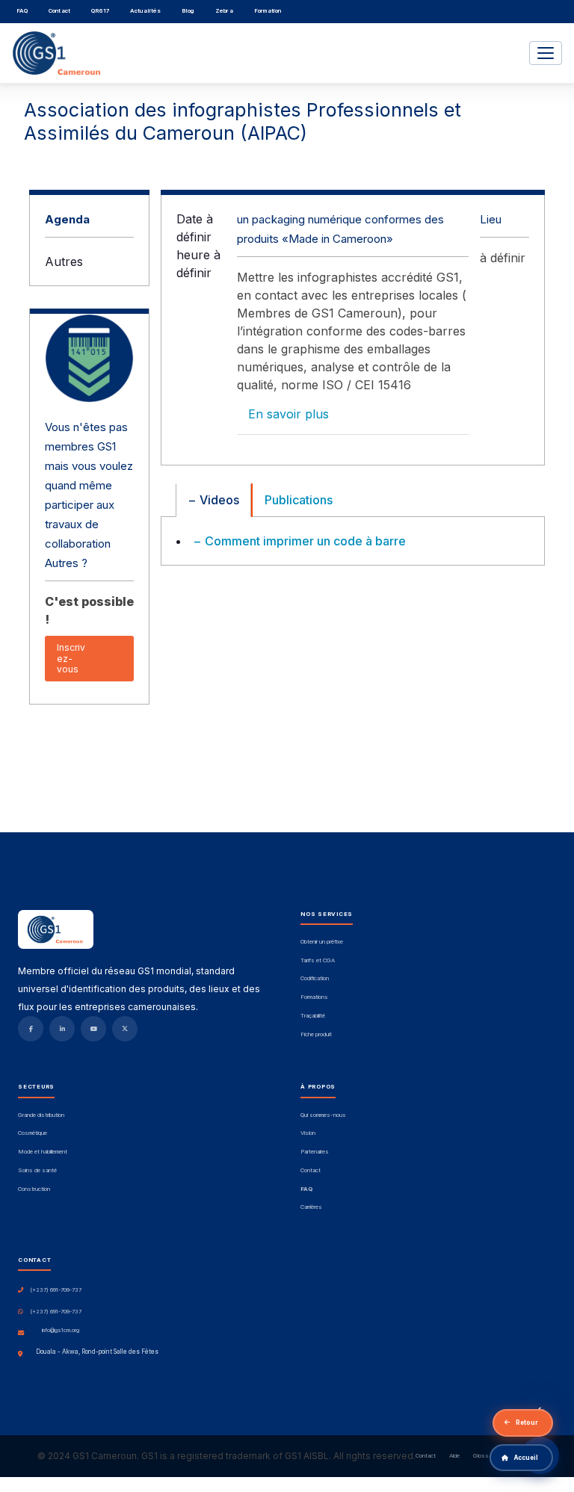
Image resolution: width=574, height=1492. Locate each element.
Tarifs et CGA (317, 961)
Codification (314, 979)
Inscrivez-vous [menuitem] (71, 658)
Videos (218, 499)
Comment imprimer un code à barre (304, 540)
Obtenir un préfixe (321, 942)
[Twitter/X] (125, 1028)
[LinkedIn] (62, 1028)
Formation (268, 10)
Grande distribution (41, 1115)
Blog (188, 10)
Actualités (145, 10)
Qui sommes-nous (323, 1115)
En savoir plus (288, 413)
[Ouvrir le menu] (545, 53)
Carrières (311, 1207)
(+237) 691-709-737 (54, 1290)
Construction (34, 1189)
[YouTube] (93, 1028)
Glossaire (485, 1455)
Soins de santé (37, 1171)
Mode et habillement (42, 1152)
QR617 (100, 10)
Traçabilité (312, 1016)
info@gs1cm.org (60, 1331)
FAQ (22, 10)
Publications (299, 499)
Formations (314, 997)
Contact (59, 10)
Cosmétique (32, 1133)
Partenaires (314, 1152)
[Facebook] (30, 1028)
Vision (307, 1133)
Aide (454, 1455)
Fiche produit (316, 1035)
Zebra (223, 10)
